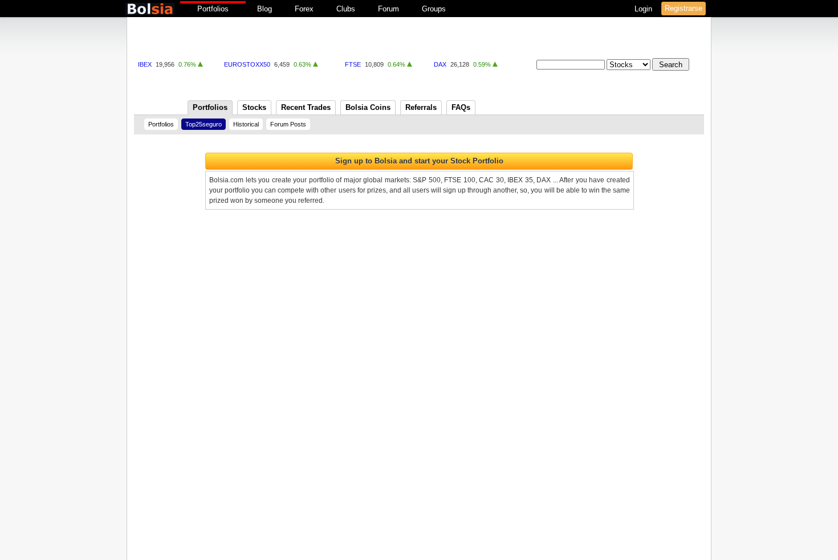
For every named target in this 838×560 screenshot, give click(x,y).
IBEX (145, 64)
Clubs (345, 9)
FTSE (353, 64)
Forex (304, 9)
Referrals (421, 107)
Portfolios (213, 9)
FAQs (460, 107)
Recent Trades (306, 107)
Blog (264, 9)
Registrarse (683, 8)
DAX (440, 64)
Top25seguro (203, 124)
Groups (434, 9)
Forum (388, 9)
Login (644, 9)
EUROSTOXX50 (247, 64)
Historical (246, 124)
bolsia (149, 9)
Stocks (254, 107)
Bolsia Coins (367, 107)
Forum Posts (288, 124)
